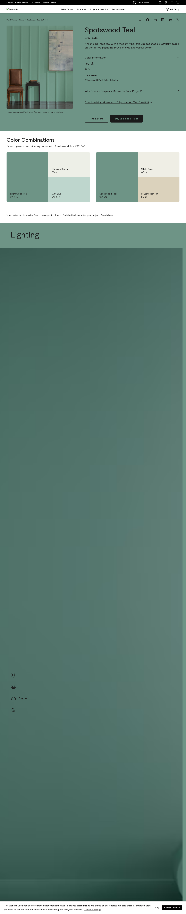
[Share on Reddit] (170, 19)
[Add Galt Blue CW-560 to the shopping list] (84, 182)
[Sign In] (166, 2)
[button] (44, 2)
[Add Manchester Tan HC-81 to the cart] (165, 182)
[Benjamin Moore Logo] (16, 9)
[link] (172, 2)
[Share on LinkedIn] (162, 19)
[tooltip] (92, 64)
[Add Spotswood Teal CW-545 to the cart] (34, 158)
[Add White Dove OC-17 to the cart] (165, 158)
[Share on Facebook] (147, 19)
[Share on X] (177, 19)
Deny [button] (156, 907)
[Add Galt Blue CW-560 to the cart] (75, 182)
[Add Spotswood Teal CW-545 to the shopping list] (42, 158)
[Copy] (140, 19)
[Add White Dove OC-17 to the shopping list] (173, 158)
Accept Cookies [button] (172, 907)
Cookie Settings (92, 909)
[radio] (13, 675)
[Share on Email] (155, 19)
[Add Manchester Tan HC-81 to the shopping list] (173, 182)
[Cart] (177, 2)
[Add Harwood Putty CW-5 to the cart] (75, 158)
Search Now (107, 215)
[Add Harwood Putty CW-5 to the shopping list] (84, 158)
